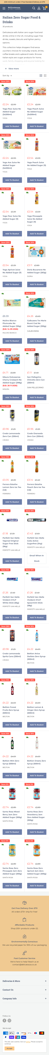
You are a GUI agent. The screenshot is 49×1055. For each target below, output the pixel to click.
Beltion (30, 663)
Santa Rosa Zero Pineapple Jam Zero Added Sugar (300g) (12, 871)
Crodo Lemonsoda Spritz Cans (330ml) (12, 655)
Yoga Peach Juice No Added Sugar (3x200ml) (35, 112)
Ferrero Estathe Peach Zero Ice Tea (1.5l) (36, 487)
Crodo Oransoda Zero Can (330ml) (35, 434)
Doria (30, 276)
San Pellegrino (35, 387)
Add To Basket (12, 126)
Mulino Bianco (9, 333)
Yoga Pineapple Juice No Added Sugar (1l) (34, 219)
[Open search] (33, 8)
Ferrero (7, 494)
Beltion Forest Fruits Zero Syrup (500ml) (11, 710)
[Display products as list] (45, 75)
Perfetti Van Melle (11, 550)
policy (28, 1042)
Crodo (6, 440)
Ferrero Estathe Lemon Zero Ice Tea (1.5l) (12, 487)
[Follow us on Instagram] (9, 1020)
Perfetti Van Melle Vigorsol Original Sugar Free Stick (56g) (11, 542)
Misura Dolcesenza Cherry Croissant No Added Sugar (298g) (12, 381)
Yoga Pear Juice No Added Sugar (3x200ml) (12, 112)
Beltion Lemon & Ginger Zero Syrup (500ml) (36, 710)
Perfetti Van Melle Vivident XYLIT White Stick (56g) (11, 600)
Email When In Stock (37, 558)
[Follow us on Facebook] (4, 1020)
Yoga (5, 118)
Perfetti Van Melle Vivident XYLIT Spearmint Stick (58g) (35, 601)
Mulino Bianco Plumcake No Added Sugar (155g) (12, 324)
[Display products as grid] (41, 75)
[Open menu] (4, 8)
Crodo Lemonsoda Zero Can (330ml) (11, 434)
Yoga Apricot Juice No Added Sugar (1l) (12, 271)
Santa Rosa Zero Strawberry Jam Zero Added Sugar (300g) (36, 815)
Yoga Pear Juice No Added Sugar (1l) (12, 217)
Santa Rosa (8, 821)
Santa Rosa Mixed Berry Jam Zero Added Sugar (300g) (12, 814)
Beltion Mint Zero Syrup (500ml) (11, 762)
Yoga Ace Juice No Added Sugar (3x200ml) (11, 165)
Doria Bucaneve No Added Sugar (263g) (36, 271)
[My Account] (39, 8)
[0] (44, 8)
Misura (6, 389)
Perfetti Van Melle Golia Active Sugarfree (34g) (35, 541)
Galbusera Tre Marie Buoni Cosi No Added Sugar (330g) (36, 323)
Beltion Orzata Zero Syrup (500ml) (36, 762)
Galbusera (33, 331)
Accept (9, 1048)
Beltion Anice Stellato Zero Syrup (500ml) (36, 656)
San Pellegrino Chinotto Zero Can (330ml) (36, 380)
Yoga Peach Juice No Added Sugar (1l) (36, 163)
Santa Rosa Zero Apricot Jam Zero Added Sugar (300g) (36, 871)
